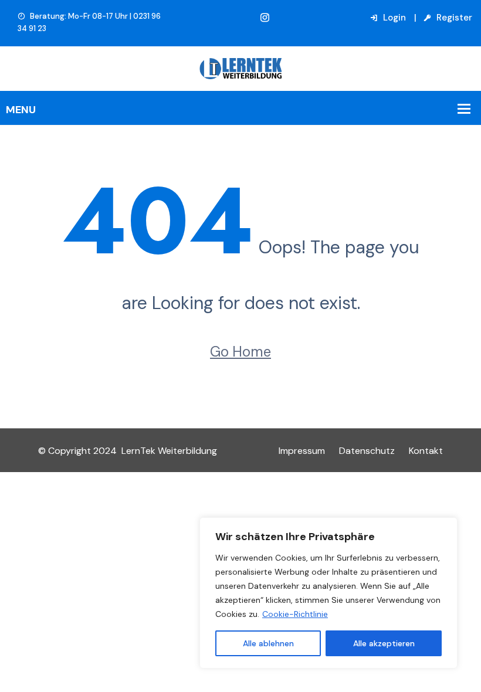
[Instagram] (264, 18)
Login (393, 17)
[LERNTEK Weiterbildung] (240, 68)
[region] (328, 593)
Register (453, 17)
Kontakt (426, 451)
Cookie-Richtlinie (295, 614)
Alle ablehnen (268, 643)
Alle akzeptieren (384, 643)
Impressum (302, 451)
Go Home (240, 351)
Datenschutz (367, 451)
